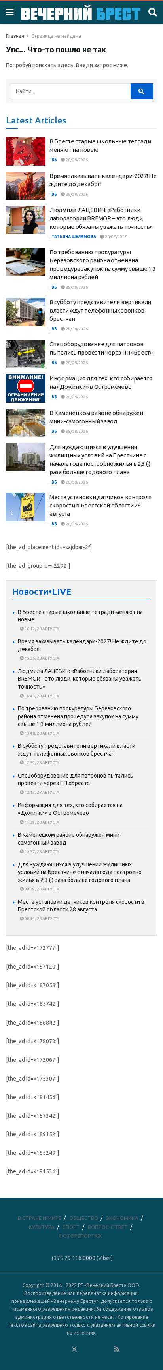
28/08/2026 (76, 160)
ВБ (54, 160)
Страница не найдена (56, 36)
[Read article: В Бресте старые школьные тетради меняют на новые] (25, 151)
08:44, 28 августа (41, 919)
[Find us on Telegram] (85, 1349)
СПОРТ (71, 1227)
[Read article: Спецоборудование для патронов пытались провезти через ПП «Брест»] (25, 354)
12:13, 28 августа (41, 792)
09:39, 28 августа (41, 889)
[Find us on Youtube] (106, 1349)
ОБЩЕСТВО (83, 1218)
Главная (15, 36)
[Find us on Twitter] (74, 1349)
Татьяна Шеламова (73, 237)
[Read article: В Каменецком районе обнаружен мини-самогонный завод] (25, 423)
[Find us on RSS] (116, 1349)
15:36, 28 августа (41, 658)
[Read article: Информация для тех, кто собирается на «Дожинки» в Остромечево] (25, 388)
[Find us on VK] (53, 1349)
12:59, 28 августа (41, 762)
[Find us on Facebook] (42, 1349)
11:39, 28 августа (41, 822)
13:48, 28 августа (41, 733)
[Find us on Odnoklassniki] (64, 1349)
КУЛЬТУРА (42, 1227)
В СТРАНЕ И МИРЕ (39, 1218)
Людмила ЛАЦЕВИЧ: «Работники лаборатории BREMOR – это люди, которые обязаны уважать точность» (100, 218)
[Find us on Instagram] (96, 1349)
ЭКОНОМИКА (122, 1218)
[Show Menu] (9, 12)
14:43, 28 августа (41, 696)
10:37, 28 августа (41, 851)
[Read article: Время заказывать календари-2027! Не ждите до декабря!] (25, 186)
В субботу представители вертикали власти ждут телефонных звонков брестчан (100, 310)
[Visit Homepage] (80, 12)
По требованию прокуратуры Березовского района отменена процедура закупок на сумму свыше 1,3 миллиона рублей (78, 716)
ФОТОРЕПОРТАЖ (80, 1236)
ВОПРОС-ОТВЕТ (108, 1227)
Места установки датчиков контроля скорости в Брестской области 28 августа (100, 505)
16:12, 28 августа (41, 629)
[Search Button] (152, 12)
